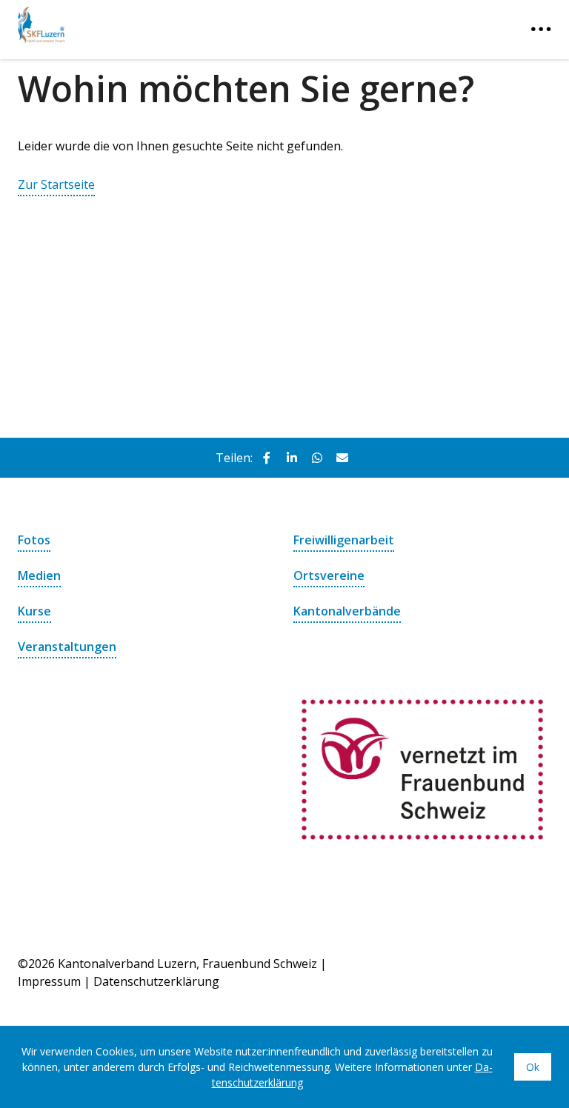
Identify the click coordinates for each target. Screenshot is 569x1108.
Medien (39, 575)
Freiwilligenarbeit (343, 540)
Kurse (34, 611)
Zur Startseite (56, 184)
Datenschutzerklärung (156, 981)
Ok (532, 1067)
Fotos (34, 540)
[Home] (114, 22)
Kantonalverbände (347, 611)
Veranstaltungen (67, 646)
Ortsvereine (329, 575)
